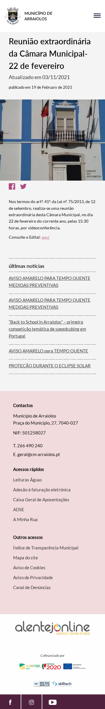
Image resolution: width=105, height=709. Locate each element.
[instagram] (31, 701)
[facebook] (10, 701)
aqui (46, 237)
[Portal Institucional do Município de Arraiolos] (28, 16)
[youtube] (53, 701)
